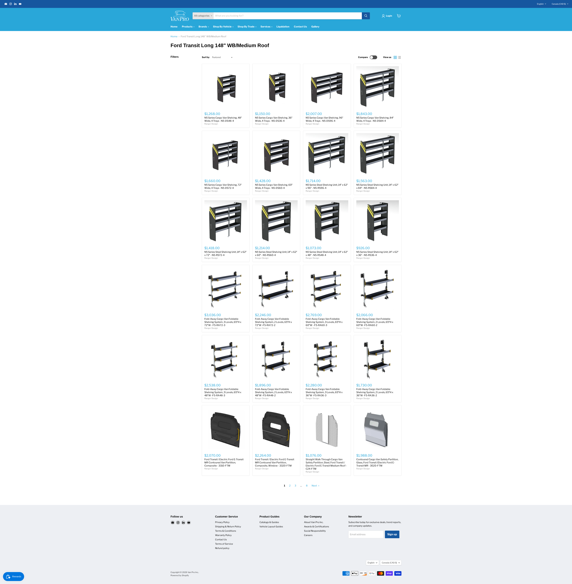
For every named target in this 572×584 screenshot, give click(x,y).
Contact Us (300, 26)
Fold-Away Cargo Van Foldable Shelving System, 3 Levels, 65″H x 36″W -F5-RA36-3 (324, 392)
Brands (203, 26)
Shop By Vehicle (222, 26)
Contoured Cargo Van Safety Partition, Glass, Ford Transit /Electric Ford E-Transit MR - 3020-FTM (377, 462)
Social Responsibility (315, 531)
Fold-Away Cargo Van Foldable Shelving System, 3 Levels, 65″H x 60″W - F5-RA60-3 (324, 322)
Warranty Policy (223, 535)
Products (187, 26)
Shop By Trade (246, 26)
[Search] (366, 15)
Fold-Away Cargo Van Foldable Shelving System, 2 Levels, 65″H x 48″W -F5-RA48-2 (273, 392)
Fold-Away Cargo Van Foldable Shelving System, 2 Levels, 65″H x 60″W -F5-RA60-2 (374, 322)
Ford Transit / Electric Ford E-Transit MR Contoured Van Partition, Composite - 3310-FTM (224, 462)
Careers (308, 535)
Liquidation (282, 26)
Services (266, 26)
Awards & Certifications (316, 526)
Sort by (205, 57)
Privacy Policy (222, 522)
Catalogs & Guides (269, 522)
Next (314, 485)
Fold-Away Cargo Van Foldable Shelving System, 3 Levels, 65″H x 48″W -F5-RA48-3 (222, 392)
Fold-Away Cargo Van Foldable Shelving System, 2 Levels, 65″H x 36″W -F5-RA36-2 (374, 392)
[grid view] (395, 57)
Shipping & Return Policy (228, 526)
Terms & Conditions (225, 531)
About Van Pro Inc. (313, 522)
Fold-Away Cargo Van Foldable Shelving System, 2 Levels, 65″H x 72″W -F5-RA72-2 (273, 322)
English (540, 4)
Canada (559, 4)
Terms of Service (224, 544)
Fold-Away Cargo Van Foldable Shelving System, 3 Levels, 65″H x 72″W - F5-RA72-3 (222, 322)
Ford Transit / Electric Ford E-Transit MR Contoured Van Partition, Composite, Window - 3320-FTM (274, 462)
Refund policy (222, 548)
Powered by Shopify (180, 575)
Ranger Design (211, 124)
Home (174, 26)
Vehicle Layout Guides (271, 526)
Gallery (315, 26)
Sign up (392, 534)
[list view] (399, 57)
